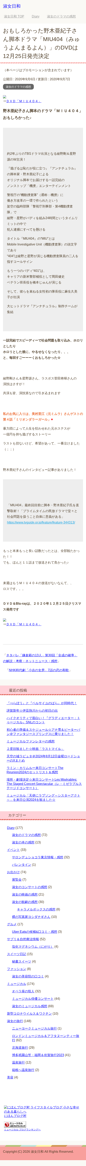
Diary (11, 828)
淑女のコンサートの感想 (29, 887)
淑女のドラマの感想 (18, 86)
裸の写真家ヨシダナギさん (31, 917)
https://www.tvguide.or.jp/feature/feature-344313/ (41, 522)
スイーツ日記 (16, 954)
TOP (14, 16)
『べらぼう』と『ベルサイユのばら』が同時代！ (42, 703)
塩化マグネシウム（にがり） (33, 946)
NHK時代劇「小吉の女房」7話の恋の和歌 (39, 670)
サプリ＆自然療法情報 (23, 939)
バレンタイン (21, 864)
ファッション (16, 969)
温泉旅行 (18, 1062)
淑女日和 (12, 6)
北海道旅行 (20, 1047)
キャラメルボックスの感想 (36, 909)
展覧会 (17, 879)
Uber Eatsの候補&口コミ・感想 (34, 931)
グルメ (12, 924)
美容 (10, 1077)
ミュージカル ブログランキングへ (22, 1129)
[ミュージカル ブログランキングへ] (15, 1125)
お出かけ (13, 872)
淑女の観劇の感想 (25, 902)
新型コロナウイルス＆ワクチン (29, 1013)
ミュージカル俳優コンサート (33, 998)
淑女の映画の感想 (25, 894)
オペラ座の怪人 (23, 991)
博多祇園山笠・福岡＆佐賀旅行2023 (38, 1055)
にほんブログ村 (15, 1116)
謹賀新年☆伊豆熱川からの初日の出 (32, 710)
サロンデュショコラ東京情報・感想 (37, 857)
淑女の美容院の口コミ (28, 976)
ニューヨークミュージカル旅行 (34, 1028)
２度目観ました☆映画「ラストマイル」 (35, 749)
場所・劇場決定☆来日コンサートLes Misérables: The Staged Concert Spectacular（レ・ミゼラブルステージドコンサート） (44, 784)
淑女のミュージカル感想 (29, 1006)
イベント (13, 850)
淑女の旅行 (15, 1021)
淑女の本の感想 (23, 842)
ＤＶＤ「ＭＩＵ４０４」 (23, 101)
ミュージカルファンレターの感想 (31, 741)
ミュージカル (16, 984)
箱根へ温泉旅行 (23, 1070)
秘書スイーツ (21, 961)
